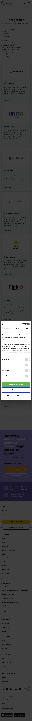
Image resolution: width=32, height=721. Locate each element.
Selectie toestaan (16, 390)
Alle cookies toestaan (16, 384)
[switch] (27, 365)
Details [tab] (16, 328)
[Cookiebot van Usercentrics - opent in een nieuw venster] (22, 324)
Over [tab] (26, 328)
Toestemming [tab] (6, 328)
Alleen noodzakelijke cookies (16, 396)
